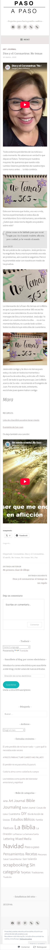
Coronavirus (18, 554)
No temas (16, 558)
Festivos (8, 828)
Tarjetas (26, 872)
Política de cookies (26, 939)
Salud (5, 859)
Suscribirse (11, 684)
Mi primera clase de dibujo (16, 568)
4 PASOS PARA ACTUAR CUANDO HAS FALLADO (23, 757)
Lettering (8, 839)
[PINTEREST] (25, 923)
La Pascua (17, 834)
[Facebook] (13, 27)
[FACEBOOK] (12, 923)
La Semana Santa (31, 834)
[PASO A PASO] (31, 923)
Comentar (34, 624)
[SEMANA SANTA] (37, 27)
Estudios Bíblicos (23, 819)
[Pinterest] (25, 27)
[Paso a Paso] (31, 27)
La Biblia (24, 827)
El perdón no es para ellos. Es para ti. (19, 764)
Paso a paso (32, 847)
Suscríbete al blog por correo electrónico (25, 659)
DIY (24, 813)
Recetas (31, 854)
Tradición (7, 877)
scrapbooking (16, 865)
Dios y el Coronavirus (34, 554)
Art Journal (9, 49)
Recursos (42, 854)
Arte (5, 801)
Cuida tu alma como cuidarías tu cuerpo (21, 771)
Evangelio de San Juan (13, 427)
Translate (24, 650)
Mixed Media (23, 839)
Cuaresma (14, 814)
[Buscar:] (25, 714)
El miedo (6, 558)
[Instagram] (19, 27)
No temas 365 (27, 558)
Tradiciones (37, 872)
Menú (27, 39)
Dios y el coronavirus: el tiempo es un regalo (30, 579)
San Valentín (29, 859)
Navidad (13, 846)
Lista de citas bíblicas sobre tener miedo (21, 420)
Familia (39, 819)
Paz (36, 558)
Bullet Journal (28, 807)
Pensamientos (13, 854)
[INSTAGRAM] (18, 923)
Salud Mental (15, 859)
